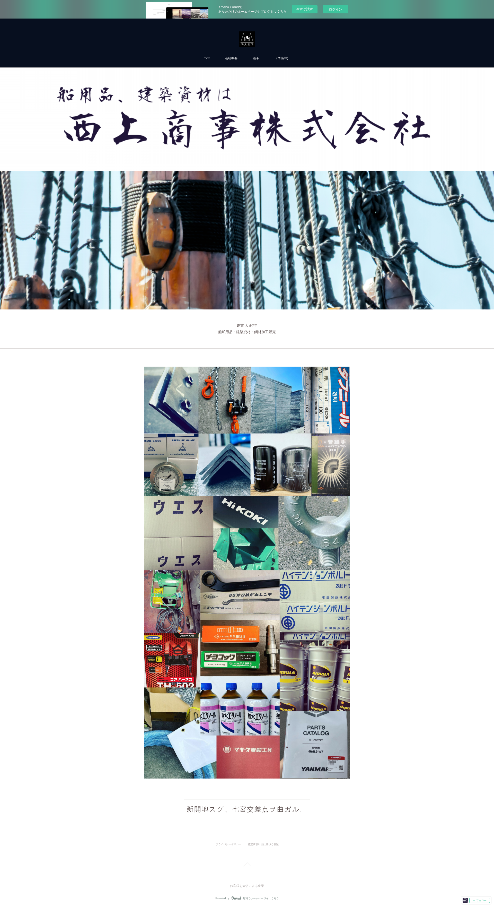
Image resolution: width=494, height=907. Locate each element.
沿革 (256, 58)
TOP (207, 58)
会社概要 (231, 58)
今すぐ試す (304, 8)
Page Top (247, 865)
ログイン (335, 9)
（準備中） (282, 58)
